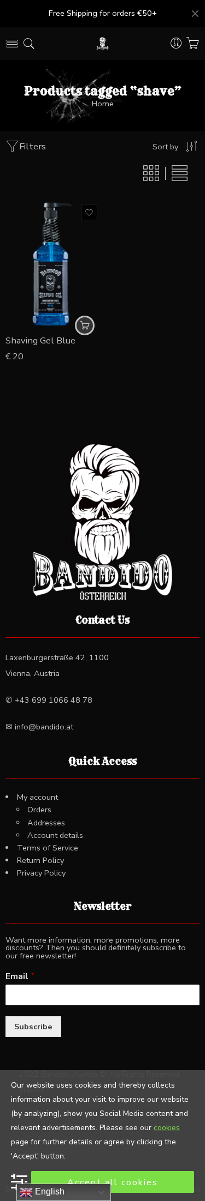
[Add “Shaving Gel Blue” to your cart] (85, 325)
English (49, 1191)
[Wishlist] (89, 212)
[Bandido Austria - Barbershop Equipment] (102, 44)
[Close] (195, 13)
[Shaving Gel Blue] (52, 264)
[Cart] (193, 44)
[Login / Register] (176, 44)
